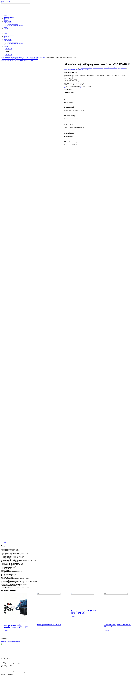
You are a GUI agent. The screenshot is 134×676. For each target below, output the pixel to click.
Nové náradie (113, 68)
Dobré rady (6, 18)
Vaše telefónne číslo (69, 80)
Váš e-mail (67, 78)
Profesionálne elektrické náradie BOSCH (15, 57)
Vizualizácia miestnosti (12, 24)
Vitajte (5, 15)
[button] (67, 31)
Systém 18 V (42, 57)
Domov (2, 57)
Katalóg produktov (9, 17)
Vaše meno (67, 77)
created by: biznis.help (30, 672)
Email (2, 637)
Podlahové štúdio (8, 22)
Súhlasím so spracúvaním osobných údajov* (75, 85)
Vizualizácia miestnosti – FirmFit (15, 25)
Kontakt (6, 28)
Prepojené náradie (122, 68)
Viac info (6, 630)
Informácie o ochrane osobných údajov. (74, 88)
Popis (5, 542)
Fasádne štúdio (7, 21)
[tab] (5, 542)
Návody (6, 20)
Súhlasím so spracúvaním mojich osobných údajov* (79, 86)
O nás (5, 27)
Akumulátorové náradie (32, 57)
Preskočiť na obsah (5, 1)
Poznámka (67, 83)
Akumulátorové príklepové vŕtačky (101, 68)
